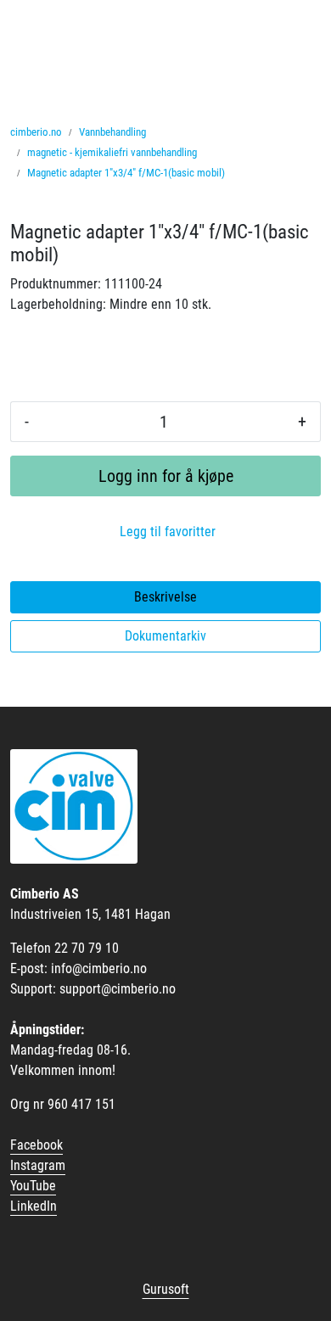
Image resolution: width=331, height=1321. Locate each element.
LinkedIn (33, 1206)
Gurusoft (166, 1289)
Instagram (37, 1165)
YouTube (33, 1186)
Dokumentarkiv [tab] (165, 636)
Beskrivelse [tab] (165, 597)
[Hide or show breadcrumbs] (234, 173)
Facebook (36, 1145)
